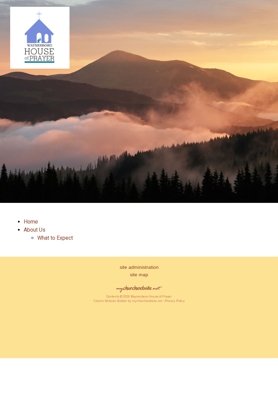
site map (139, 274)
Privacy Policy (175, 301)
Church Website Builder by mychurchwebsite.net (128, 301)
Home (31, 221)
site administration (139, 267)
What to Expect (55, 238)
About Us (34, 230)
